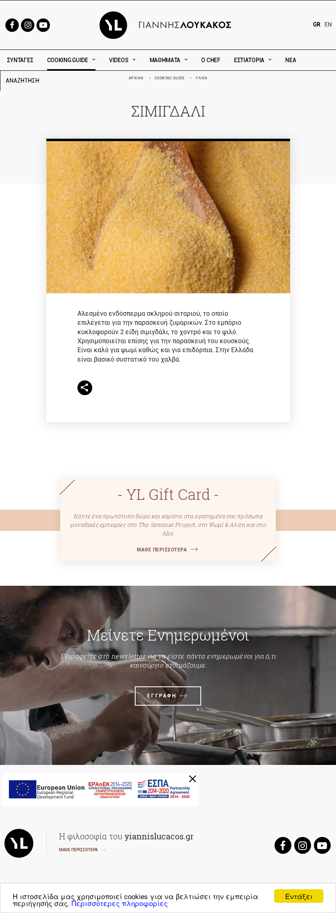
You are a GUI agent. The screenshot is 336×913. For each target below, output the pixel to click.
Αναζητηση (81, 81)
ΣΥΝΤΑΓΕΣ (20, 60)
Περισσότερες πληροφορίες (120, 903)
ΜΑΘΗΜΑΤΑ (165, 60)
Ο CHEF (210, 60)
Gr (316, 24)
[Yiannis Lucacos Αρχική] (168, 24)
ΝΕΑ (290, 60)
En (328, 24)
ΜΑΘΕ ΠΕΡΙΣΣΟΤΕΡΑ (162, 550)
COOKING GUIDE (67, 60)
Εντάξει (299, 896)
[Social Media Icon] (12, 24)
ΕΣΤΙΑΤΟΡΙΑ (249, 60)
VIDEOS (118, 60)
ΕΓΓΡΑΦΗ (161, 696)
